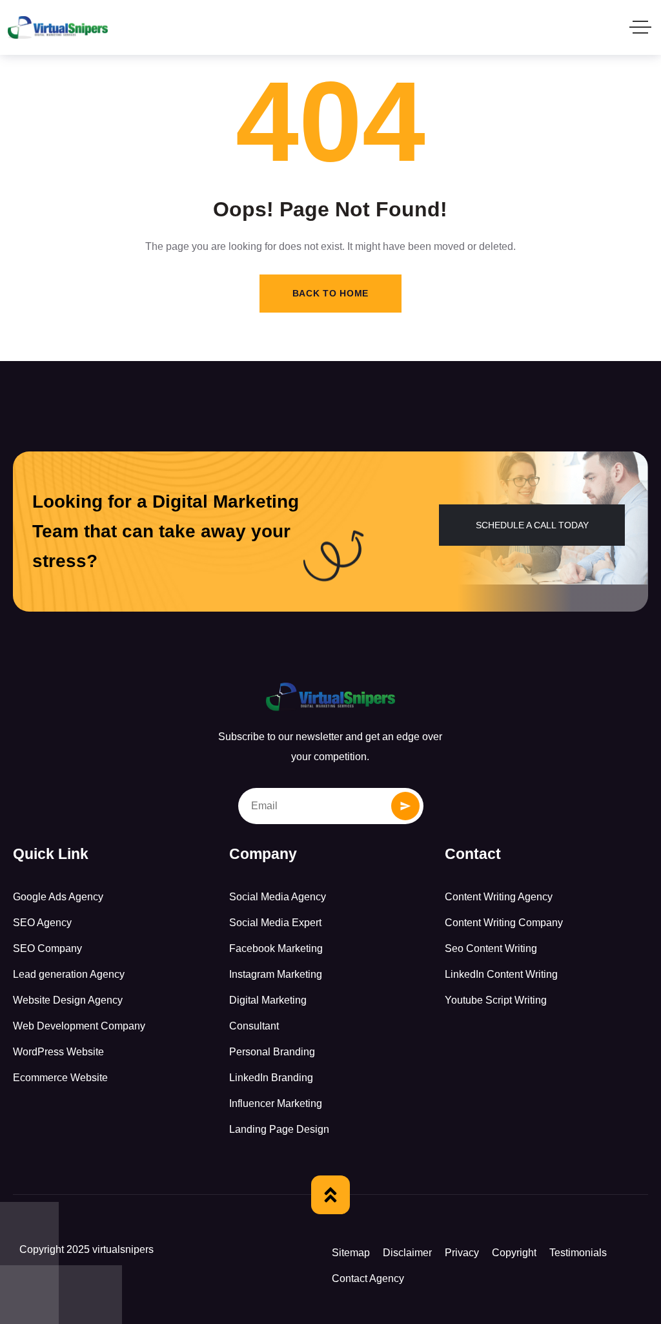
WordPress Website (58, 1051)
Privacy (462, 1252)
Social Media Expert (275, 922)
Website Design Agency (68, 1000)
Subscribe (405, 806)
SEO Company (47, 948)
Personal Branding (272, 1051)
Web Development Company (79, 1025)
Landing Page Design (279, 1129)
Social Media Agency (277, 896)
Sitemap (351, 1252)
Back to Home (330, 293)
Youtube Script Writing (496, 1000)
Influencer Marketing (275, 1103)
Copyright (514, 1252)
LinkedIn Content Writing (501, 974)
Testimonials (578, 1252)
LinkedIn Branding (271, 1077)
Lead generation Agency (69, 974)
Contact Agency (368, 1278)
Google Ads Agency (58, 896)
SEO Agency (42, 922)
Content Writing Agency (499, 896)
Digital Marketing (268, 1000)
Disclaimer (407, 1252)
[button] (532, 525)
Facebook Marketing (276, 948)
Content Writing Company (504, 922)
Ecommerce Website (60, 1077)
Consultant (254, 1025)
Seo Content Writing (491, 948)
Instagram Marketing (275, 974)
